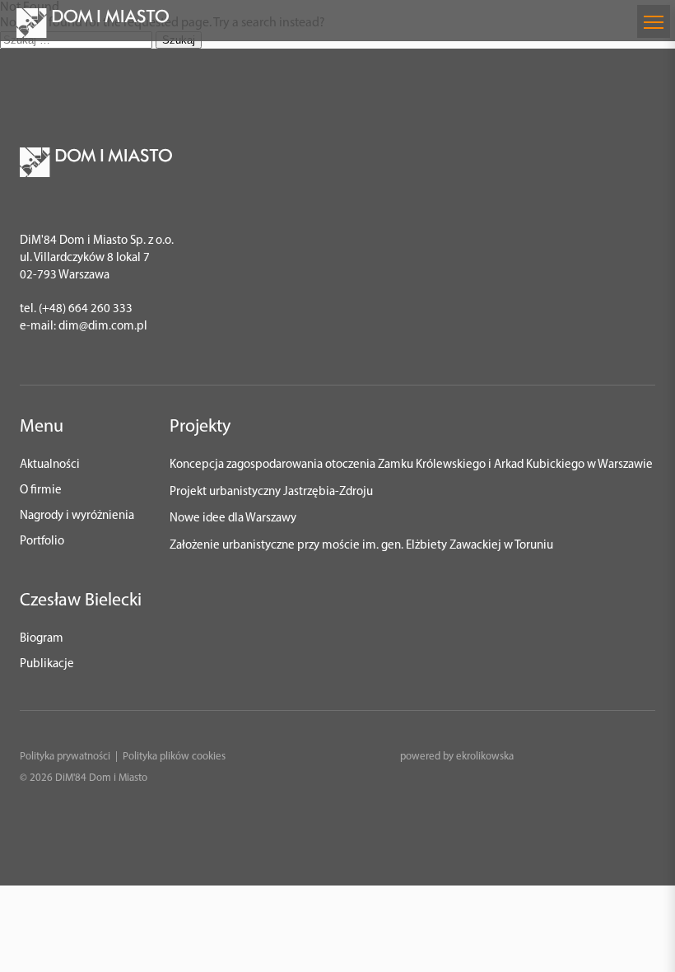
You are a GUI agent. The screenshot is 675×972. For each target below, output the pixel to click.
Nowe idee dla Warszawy (233, 518)
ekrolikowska (485, 756)
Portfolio (42, 541)
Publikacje (47, 664)
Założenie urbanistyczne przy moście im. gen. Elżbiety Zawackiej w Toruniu (361, 546)
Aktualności (50, 465)
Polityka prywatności (65, 756)
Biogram (41, 639)
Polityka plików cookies (174, 756)
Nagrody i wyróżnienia (77, 516)
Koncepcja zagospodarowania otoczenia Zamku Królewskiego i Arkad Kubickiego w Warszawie (411, 465)
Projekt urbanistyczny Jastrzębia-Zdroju (271, 492)
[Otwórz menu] (653, 21)
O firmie (41, 490)
